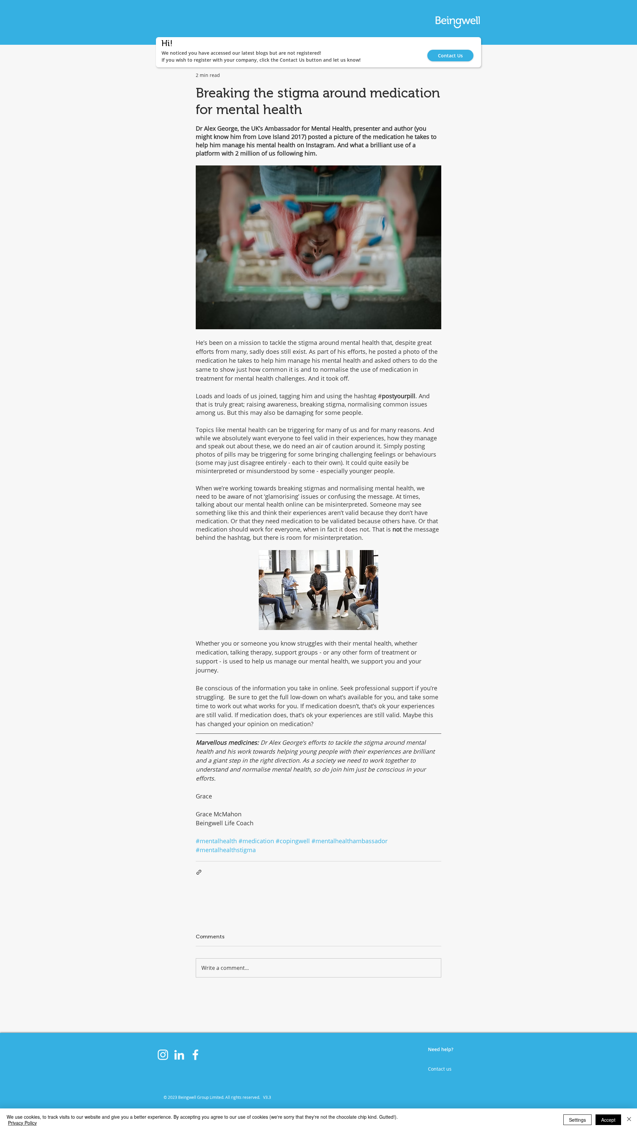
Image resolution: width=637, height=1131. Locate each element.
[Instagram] (163, 1055)
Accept (608, 1119)
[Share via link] (199, 872)
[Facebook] (195, 1055)
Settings (577, 1119)
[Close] (629, 1120)
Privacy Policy (22, 1122)
